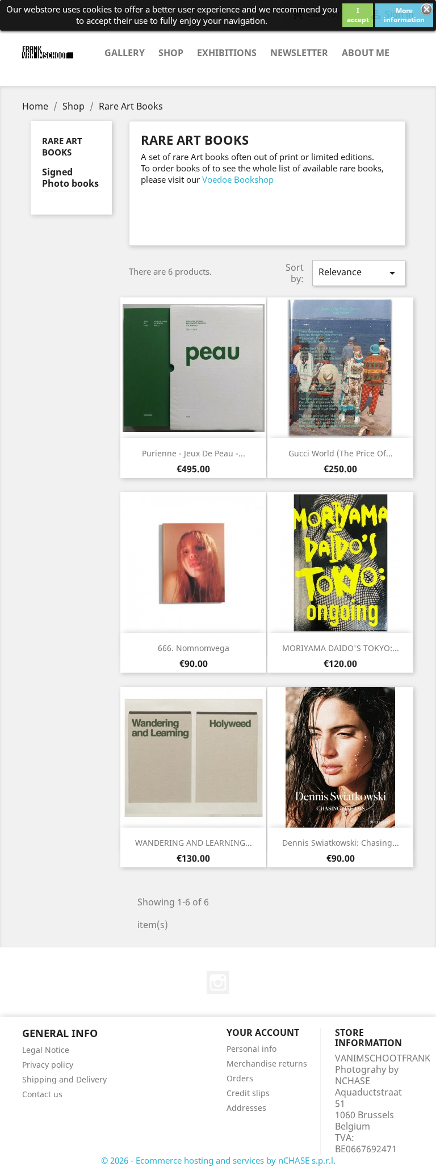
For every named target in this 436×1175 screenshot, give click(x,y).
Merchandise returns (267, 1063)
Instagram (218, 982)
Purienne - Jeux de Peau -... (193, 453)
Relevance (358, 273)
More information (404, 15)
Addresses (246, 1107)
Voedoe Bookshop (238, 179)
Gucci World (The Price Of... (340, 453)
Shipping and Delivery (64, 1079)
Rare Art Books (62, 146)
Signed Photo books (70, 178)
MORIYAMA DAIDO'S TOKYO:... (340, 648)
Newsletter (299, 53)
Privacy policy (47, 1064)
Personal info (251, 1048)
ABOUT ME (365, 53)
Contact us (42, 1094)
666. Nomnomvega (193, 648)
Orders (240, 1078)
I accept (358, 15)
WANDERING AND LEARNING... (193, 842)
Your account (263, 1032)
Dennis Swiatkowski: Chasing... (340, 842)
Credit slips (248, 1093)
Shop (170, 53)
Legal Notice (45, 1049)
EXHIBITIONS (227, 53)
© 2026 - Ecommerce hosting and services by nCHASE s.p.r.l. (218, 1160)
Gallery (124, 53)
